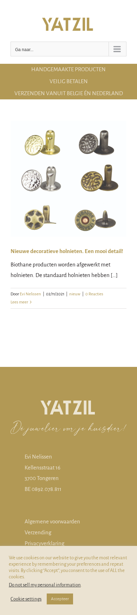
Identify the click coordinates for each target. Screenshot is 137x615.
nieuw (74, 294)
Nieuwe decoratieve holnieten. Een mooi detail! (67, 251)
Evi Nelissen (30, 294)
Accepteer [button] (60, 599)
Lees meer (19, 302)
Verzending (38, 532)
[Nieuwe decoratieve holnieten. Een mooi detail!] (68, 179)
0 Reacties (94, 294)
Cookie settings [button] (26, 599)
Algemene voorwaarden (52, 521)
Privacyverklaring (44, 543)
